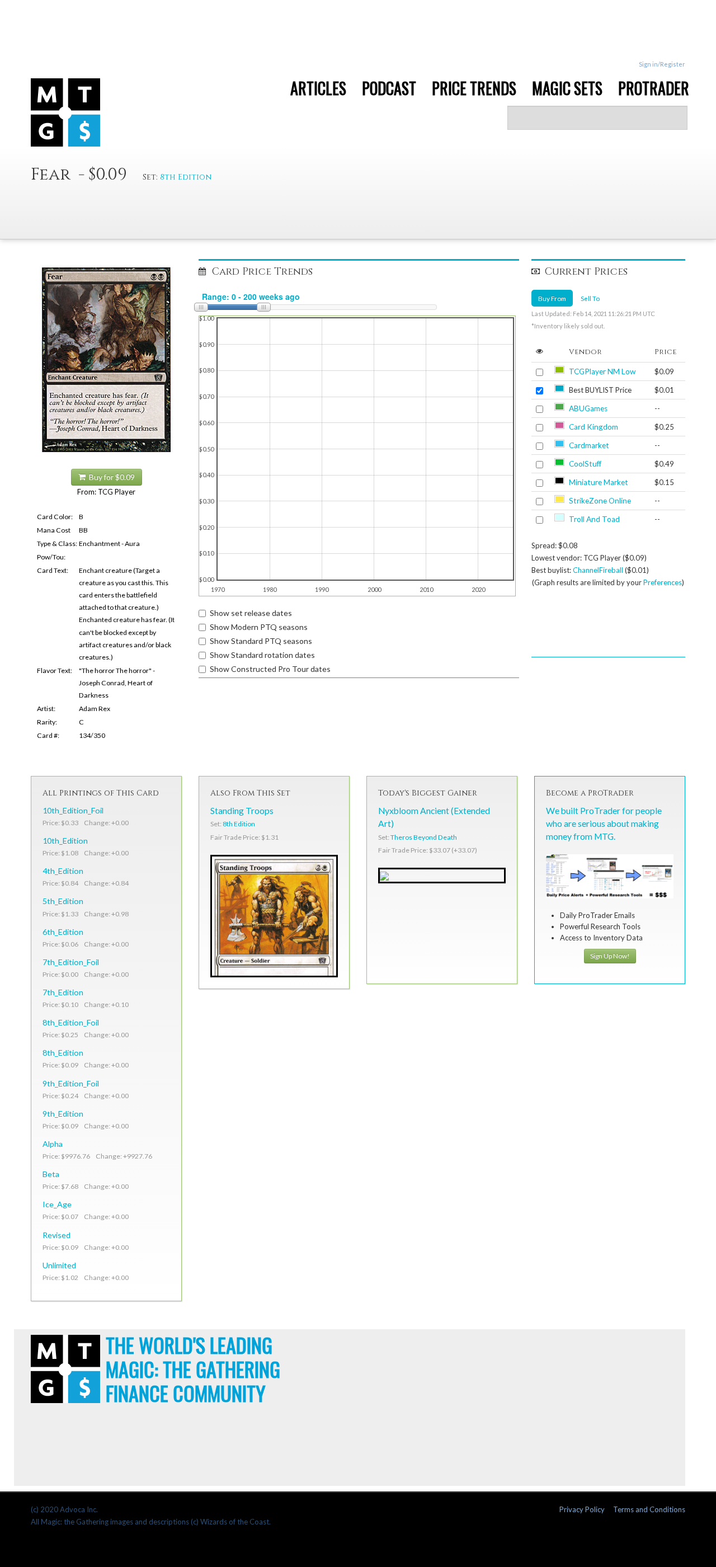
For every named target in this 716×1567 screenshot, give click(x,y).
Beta (51, 1174)
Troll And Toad (594, 519)
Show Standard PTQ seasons (261, 641)
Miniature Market (598, 482)
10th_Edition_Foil (73, 810)
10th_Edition (65, 840)
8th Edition (185, 177)
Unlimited (59, 1265)
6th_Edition (63, 932)
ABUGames (588, 408)
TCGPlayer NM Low (602, 371)
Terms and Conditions (649, 1509)
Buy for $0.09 (110, 477)
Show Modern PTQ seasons (259, 627)
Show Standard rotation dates (262, 655)
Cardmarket (589, 445)
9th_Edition (63, 1113)
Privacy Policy (582, 1509)
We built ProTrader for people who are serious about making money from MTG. (604, 823)
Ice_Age (57, 1204)
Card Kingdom (593, 426)
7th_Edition (63, 992)
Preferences (662, 582)
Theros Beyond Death (423, 837)
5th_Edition (63, 901)
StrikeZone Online (600, 500)
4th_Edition (63, 871)
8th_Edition (63, 1052)
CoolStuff (585, 463)
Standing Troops (242, 811)
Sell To (590, 298)
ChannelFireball (598, 570)
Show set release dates (251, 613)
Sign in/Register (662, 64)
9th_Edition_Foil (71, 1083)
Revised (56, 1235)
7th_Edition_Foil (71, 962)
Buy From (552, 298)
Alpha (53, 1144)
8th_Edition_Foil (71, 1022)
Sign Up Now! (610, 956)
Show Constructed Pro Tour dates (270, 669)
